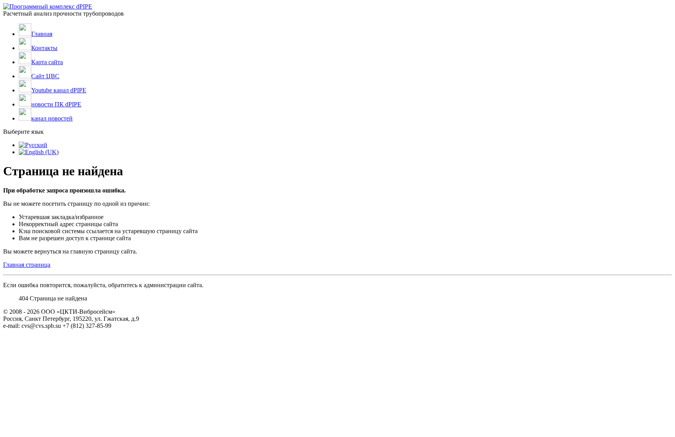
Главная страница (26, 264)
